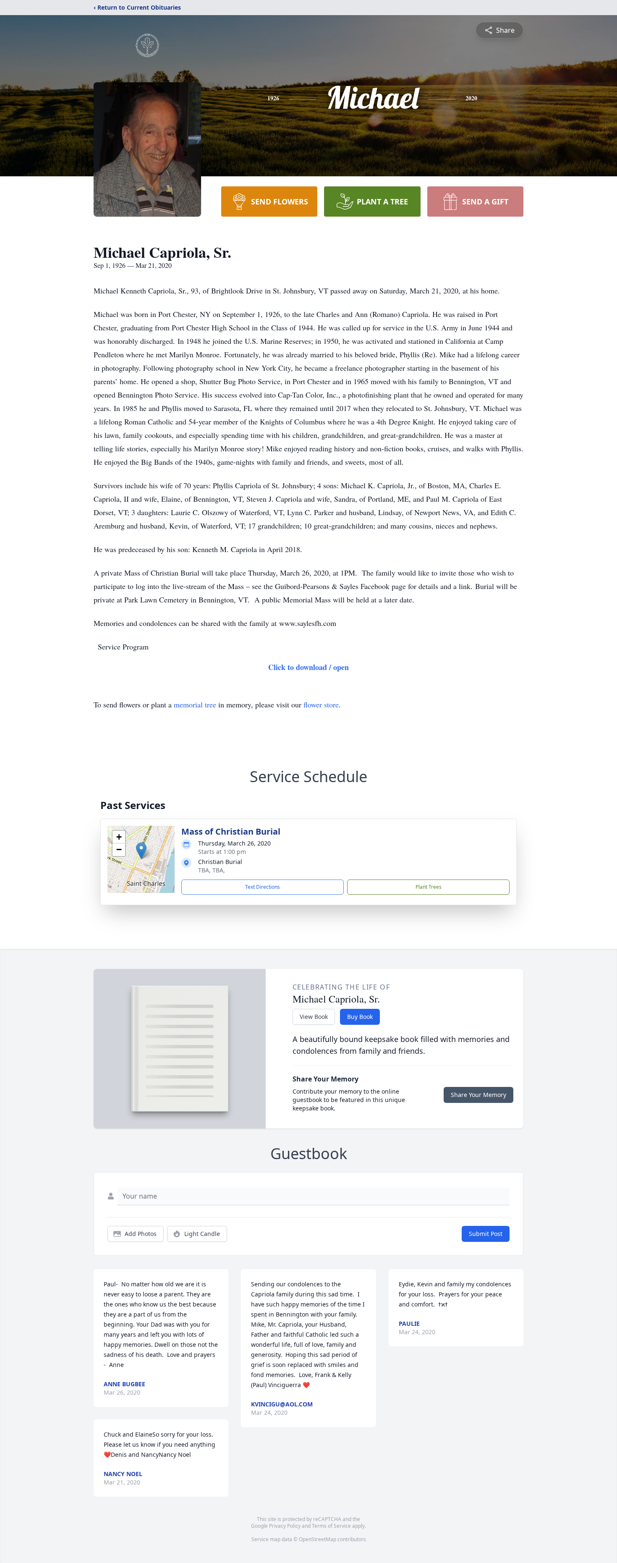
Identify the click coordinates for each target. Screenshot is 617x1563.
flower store (321, 704)
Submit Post (485, 1234)
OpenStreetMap (317, 1539)
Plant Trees (429, 886)
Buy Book (360, 1017)
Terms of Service (331, 1525)
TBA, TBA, (211, 870)
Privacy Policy (285, 1525)
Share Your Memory (478, 1095)
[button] (141, 850)
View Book (314, 1017)
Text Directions (262, 886)
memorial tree (195, 704)
